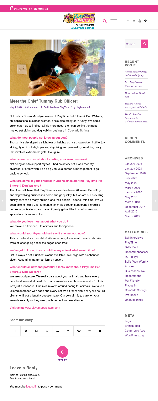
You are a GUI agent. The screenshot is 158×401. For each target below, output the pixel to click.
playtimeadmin (83, 107)
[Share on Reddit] (89, 331)
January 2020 (133, 192)
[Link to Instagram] (134, 21)
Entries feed (132, 325)
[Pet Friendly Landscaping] (3, 200)
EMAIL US (43, 9)
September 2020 (135, 173)
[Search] (103, 20)
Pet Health (131, 295)
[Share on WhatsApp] (36, 331)
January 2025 (133, 164)
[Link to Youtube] (140, 21)
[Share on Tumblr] (68, 331)
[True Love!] (57, 68)
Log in (128, 321)
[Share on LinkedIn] (57, 331)
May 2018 (131, 197)
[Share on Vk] (79, 331)
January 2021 (133, 168)
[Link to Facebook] (128, 21)
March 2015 (132, 216)
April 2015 (131, 211)
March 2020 (132, 187)
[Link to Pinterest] (145, 21)
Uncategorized (134, 299)
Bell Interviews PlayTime (56, 107)
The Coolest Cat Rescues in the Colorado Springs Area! (136, 117)
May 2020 (131, 183)
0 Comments (32, 107)
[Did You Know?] (155, 200)
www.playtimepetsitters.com (42, 307)
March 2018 (132, 202)
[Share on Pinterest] (47, 331)
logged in (31, 386)
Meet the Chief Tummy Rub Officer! (44, 101)
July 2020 (131, 178)
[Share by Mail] (100, 331)
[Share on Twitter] (26, 331)
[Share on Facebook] (15, 331)
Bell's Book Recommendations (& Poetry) (137, 252)
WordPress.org (134, 335)
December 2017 (135, 207)
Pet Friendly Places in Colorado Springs (136, 285)
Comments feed (135, 330)
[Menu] (112, 20)
